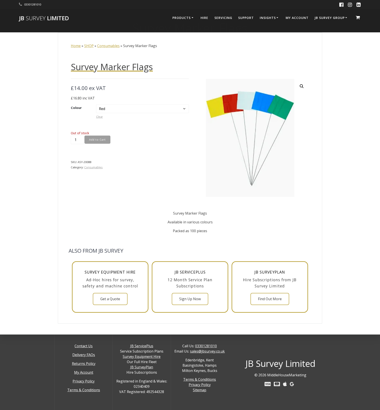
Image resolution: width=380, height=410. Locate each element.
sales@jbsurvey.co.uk (207, 351)
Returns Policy (83, 363)
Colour (76, 107)
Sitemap (199, 390)
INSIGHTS (268, 18)
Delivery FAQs (83, 354)
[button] (302, 86)
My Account (83, 372)
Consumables (108, 45)
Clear (99, 117)
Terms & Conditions (83, 390)
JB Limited (44, 18)
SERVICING (223, 18)
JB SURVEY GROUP (329, 18)
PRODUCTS (181, 18)
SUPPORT (246, 18)
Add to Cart (97, 140)
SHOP (89, 45)
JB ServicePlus (141, 346)
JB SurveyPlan (141, 367)
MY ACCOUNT (297, 18)
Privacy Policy (84, 381)
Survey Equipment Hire (142, 356)
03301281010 (206, 346)
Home (76, 45)
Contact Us (84, 346)
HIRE (204, 18)
